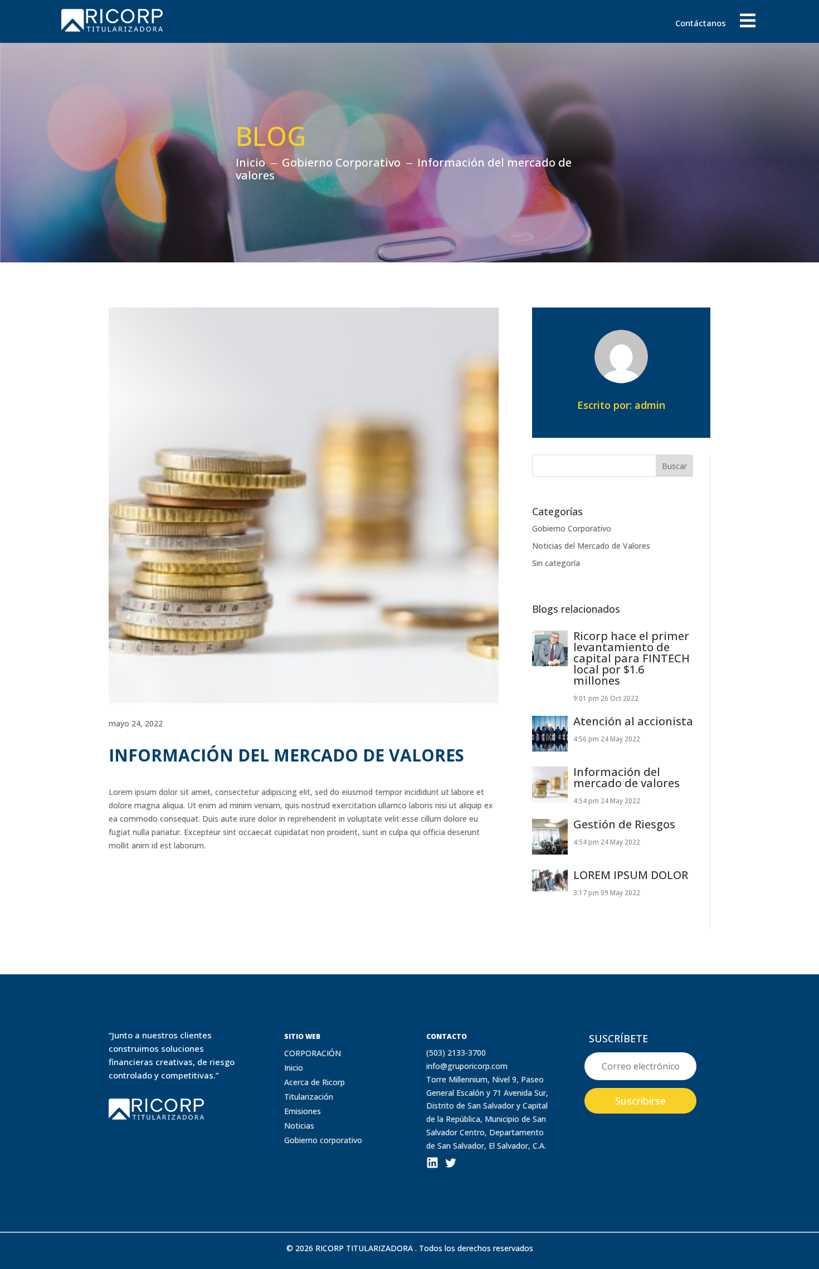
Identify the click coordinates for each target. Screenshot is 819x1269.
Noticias (299, 1125)
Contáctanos (700, 23)
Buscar (674, 466)
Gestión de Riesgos (624, 824)
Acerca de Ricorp (314, 1082)
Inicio (293, 1067)
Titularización (308, 1096)
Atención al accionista (633, 721)
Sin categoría (556, 563)
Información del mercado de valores (626, 777)
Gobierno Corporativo (571, 528)
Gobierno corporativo (323, 1140)
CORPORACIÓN (312, 1053)
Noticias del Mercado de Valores (591, 545)
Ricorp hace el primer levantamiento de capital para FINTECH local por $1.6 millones (631, 658)
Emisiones (302, 1111)
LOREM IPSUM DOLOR (630, 874)
